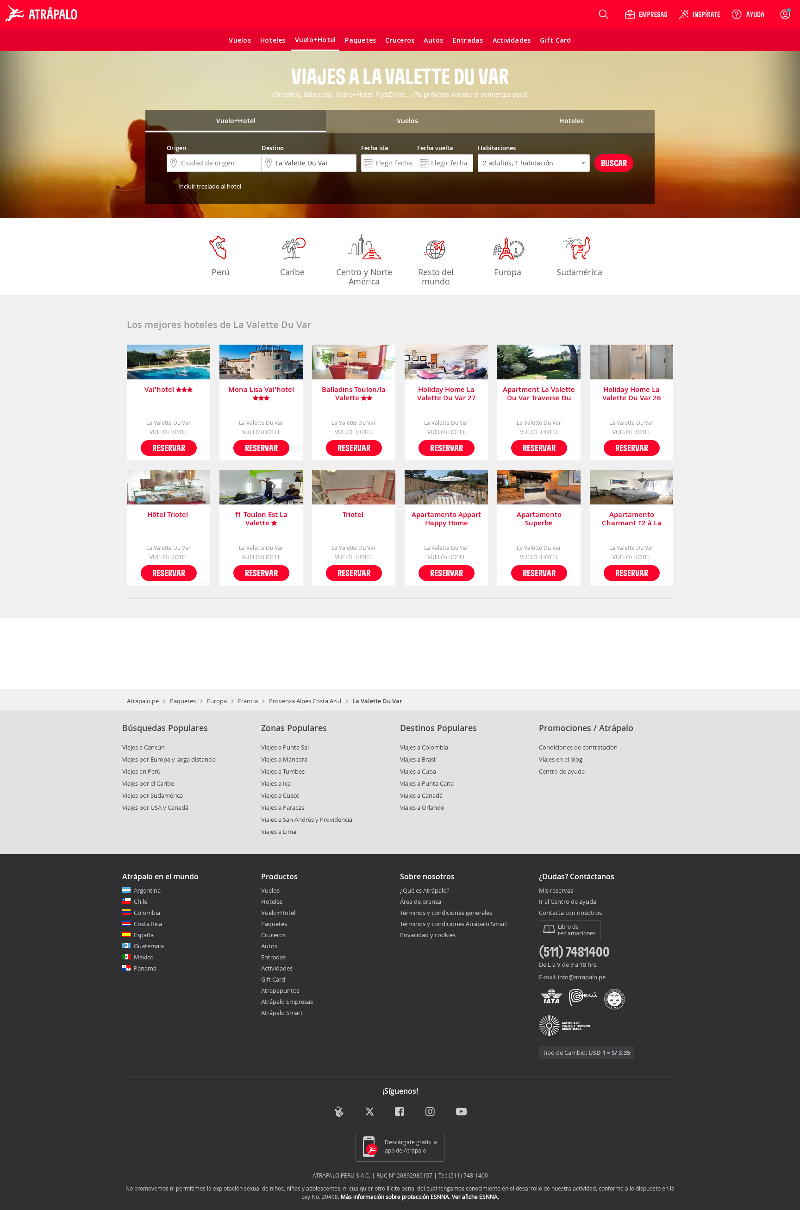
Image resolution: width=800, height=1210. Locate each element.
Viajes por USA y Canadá (155, 807)
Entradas (273, 957)
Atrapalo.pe (143, 701)
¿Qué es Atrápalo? (425, 890)
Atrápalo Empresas (287, 1001)
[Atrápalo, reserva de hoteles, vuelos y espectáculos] (42, 14)
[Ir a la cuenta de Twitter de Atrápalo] (369, 1112)
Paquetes (183, 701)
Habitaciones (497, 148)
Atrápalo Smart (282, 1012)
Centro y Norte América (364, 276)
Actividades (277, 968)
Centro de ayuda (562, 771)
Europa (507, 271)
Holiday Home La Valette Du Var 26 (631, 393)
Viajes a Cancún (143, 747)
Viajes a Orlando (422, 807)
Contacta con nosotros (570, 913)
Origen (176, 148)
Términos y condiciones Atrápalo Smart (453, 924)
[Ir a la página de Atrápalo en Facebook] (400, 1112)
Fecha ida (374, 148)
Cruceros (273, 935)
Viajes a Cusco (280, 795)
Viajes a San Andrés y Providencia (306, 819)
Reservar (168, 448)
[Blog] (339, 1111)
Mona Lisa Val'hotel (261, 389)
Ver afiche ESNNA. (475, 1196)
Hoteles (271, 901)
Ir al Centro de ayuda (567, 902)
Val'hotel (160, 389)
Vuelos (270, 890)
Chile (140, 901)
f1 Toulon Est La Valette (261, 518)
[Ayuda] (747, 14)
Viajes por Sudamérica (152, 795)
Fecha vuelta (435, 148)
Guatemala (149, 946)
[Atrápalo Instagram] (430, 1112)
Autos (269, 946)
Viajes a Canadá (421, 795)
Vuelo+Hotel (278, 912)
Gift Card (273, 979)
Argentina (147, 890)
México (144, 957)
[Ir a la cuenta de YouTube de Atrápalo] (461, 1112)
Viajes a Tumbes (283, 771)
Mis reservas (556, 891)
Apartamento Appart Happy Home (446, 518)
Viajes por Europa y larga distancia (169, 759)
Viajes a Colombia (424, 747)
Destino (273, 148)
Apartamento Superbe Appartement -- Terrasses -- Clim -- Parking (539, 518)
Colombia (147, 912)
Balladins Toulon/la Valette (354, 393)
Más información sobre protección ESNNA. (395, 1196)
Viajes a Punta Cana (427, 783)
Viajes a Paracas (282, 807)
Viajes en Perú (141, 771)
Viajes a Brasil (418, 759)
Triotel (354, 514)
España (144, 935)
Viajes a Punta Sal (285, 747)
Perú (220, 271)
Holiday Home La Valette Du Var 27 (446, 393)
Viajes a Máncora (284, 759)
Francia (248, 701)
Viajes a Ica (276, 783)
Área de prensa (420, 901)
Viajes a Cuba (418, 771)
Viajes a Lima (278, 831)
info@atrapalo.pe (582, 977)
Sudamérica (579, 271)
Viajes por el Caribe (148, 783)
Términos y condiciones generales (446, 912)
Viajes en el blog (560, 759)
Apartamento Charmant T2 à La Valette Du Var (632, 518)
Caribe (292, 271)
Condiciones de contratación (578, 747)
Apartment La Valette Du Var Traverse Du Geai (539, 393)
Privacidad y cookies (428, 935)
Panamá (145, 968)
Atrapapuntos (280, 990)
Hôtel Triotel (168, 514)
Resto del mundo (435, 276)
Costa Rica (148, 924)
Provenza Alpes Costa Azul (305, 701)
